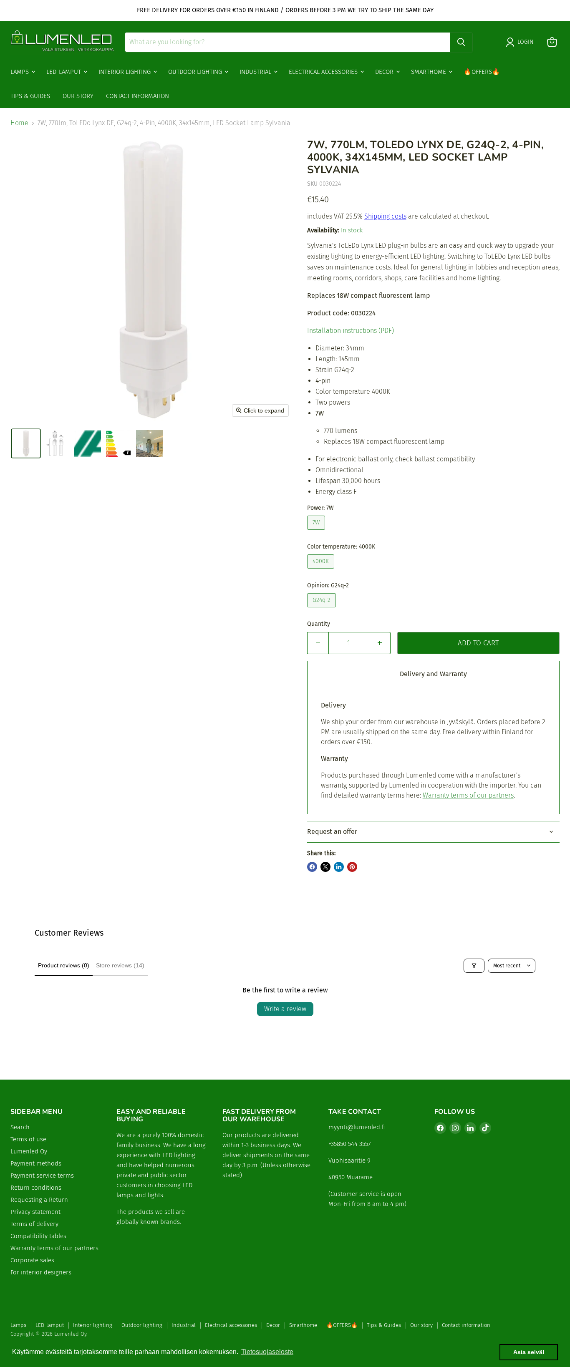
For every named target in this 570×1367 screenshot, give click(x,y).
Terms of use (28, 1139)
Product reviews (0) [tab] (63, 965)
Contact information (137, 95)
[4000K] (321, 570)
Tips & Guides (30, 95)
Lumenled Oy (28, 1151)
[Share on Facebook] (312, 867)
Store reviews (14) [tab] (120, 965)
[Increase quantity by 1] (380, 643)
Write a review (285, 1009)
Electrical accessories (324, 71)
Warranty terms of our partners (468, 795)
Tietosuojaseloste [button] (267, 1351)
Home (19, 123)
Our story (78, 95)
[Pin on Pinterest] (352, 867)
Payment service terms (42, 1175)
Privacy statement (35, 1212)
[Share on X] (325, 867)
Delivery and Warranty (433, 674)
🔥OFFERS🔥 (482, 71)
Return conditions (35, 1187)
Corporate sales (32, 1260)
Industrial (256, 71)
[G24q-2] (322, 609)
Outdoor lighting (196, 71)
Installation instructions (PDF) (350, 331)
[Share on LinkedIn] (339, 867)
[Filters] (474, 966)
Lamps (20, 71)
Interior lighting (125, 71)
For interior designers (40, 1272)
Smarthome (429, 71)
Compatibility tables (38, 1236)
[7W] (317, 532)
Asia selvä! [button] (529, 1352)
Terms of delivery (34, 1224)
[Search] (461, 42)
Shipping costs (385, 216)
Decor (385, 71)
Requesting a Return (39, 1199)
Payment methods (35, 1163)
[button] (26, 443)
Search (20, 1127)
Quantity (318, 624)
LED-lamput (64, 71)
